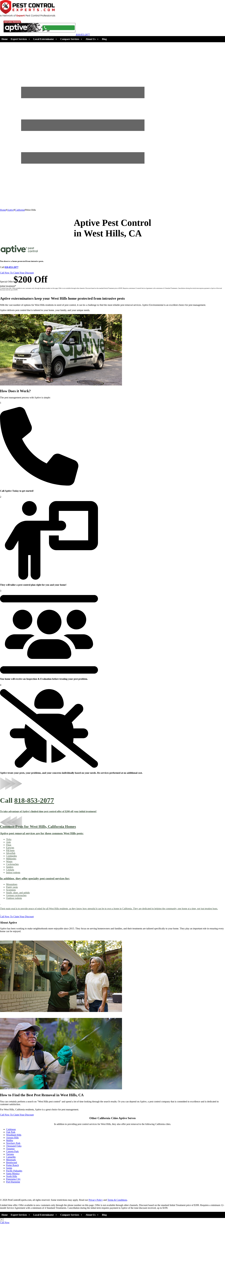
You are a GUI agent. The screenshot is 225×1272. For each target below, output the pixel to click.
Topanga (10, 1148)
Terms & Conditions (117, 1200)
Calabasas (11, 1129)
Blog (104, 39)
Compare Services (69, 39)
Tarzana (10, 1154)
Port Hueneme (13, 1182)
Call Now (4, 1222)
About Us (91, 39)
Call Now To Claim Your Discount (17, 272)
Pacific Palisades (14, 1170)
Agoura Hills (12, 1137)
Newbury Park (13, 1143)
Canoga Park (12, 1151)
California (20, 210)
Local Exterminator (43, 39)
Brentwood (11, 1162)
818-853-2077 (34, 800)
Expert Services (19, 39)
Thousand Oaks (13, 1146)
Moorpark (11, 1159)
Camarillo (11, 1157)
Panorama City (13, 1179)
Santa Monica (12, 1173)
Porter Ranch (12, 1165)
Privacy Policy (96, 1200)
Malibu (9, 1140)
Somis (9, 1168)
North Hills (11, 1176)
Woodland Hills (13, 1135)
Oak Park (10, 1132)
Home (5, 39)
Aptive (10, 210)
